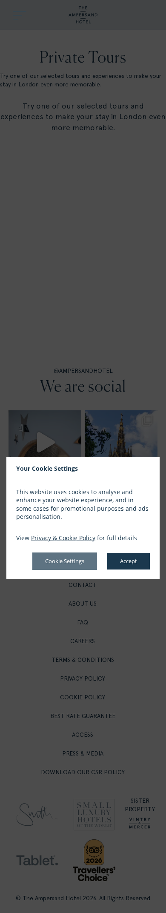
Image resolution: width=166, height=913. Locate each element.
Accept (128, 561)
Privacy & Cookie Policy (63, 538)
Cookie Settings (64, 561)
